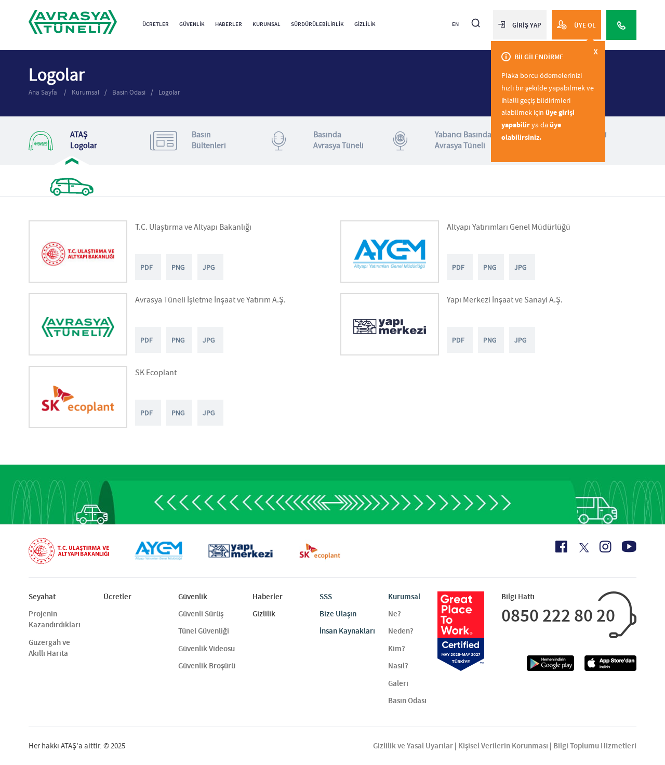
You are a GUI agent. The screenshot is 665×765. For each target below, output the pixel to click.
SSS (326, 596)
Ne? (394, 614)
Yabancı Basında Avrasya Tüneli (463, 140)
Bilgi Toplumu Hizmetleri (594, 746)
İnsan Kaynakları (347, 631)
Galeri (398, 683)
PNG (178, 267)
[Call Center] (621, 25)
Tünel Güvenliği (203, 631)
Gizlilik (365, 24)
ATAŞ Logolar (83, 140)
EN (455, 24)
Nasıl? (398, 666)
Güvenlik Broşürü (206, 666)
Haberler (228, 24)
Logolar (169, 92)
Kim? (396, 648)
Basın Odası (407, 700)
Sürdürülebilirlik (317, 24)
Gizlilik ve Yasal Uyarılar (413, 746)
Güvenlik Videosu (206, 648)
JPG (209, 267)
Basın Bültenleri (209, 140)
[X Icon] (583, 548)
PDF (146, 267)
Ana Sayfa (44, 92)
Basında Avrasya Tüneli (338, 140)
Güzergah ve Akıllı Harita (49, 647)
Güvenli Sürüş (200, 614)
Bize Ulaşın (338, 614)
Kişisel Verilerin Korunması (503, 746)
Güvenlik (192, 24)
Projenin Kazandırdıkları (55, 619)
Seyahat (42, 596)
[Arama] (476, 18)
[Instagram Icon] (605, 546)
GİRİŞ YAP (526, 25)
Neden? (401, 631)
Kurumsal (266, 24)
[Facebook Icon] (561, 546)
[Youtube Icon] (629, 546)
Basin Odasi (128, 92)
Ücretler (155, 24)
